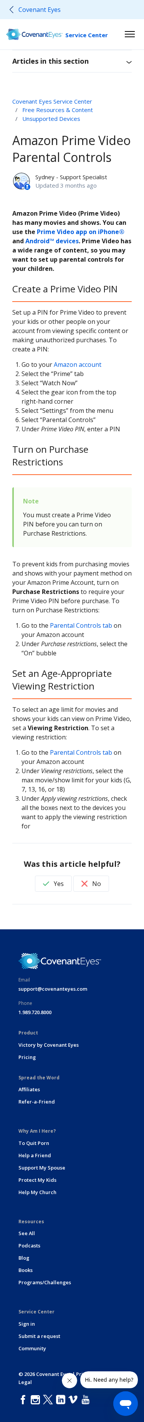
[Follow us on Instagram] (37, 1399)
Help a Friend (34, 1155)
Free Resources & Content (57, 110)
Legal (25, 1382)
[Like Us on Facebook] (24, 1399)
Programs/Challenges (44, 1282)
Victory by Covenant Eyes (48, 1044)
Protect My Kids (37, 1179)
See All (26, 1233)
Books (25, 1270)
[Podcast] (94, 1399)
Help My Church (37, 1192)
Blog (23, 1257)
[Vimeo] (74, 1399)
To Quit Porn (33, 1143)
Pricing (27, 1057)
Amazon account (77, 364)
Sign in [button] (26, 1323)
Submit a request (39, 1336)
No (96, 883)
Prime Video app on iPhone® (80, 232)
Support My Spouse (41, 1167)
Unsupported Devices (51, 118)
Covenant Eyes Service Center (52, 101)
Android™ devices (52, 241)
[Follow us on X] (49, 1399)
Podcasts (29, 1245)
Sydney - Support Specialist (71, 177)
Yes (58, 883)
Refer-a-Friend (36, 1101)
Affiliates (29, 1089)
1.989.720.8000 (34, 1012)
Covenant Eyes (39, 9)
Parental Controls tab (81, 625)
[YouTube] (87, 1399)
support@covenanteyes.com (52, 988)
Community (32, 1348)
